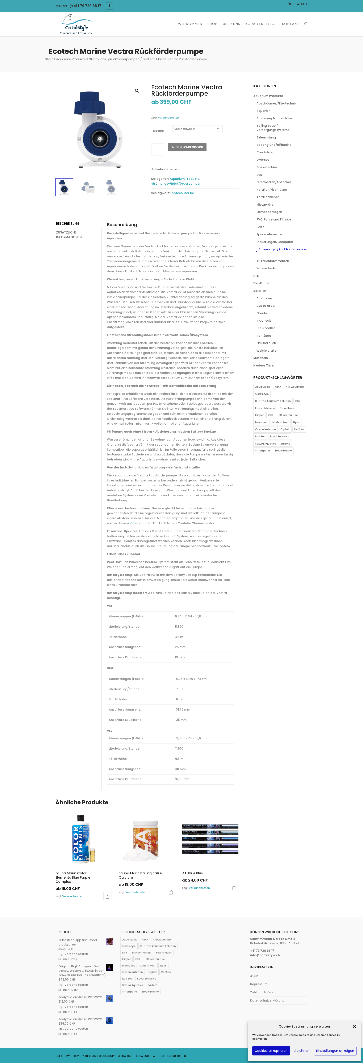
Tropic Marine (283, 450)
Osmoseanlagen (269, 212)
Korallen (259, 291)
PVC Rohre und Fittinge (273, 219)
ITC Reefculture (288, 415)
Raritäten (263, 336)
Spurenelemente (269, 234)
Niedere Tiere (263, 365)
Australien (264, 298)
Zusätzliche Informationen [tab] (69, 234)
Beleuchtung (266, 137)
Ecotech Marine (182, 193)
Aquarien (263, 111)
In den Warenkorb (187, 147)
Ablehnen (301, 1051)
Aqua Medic (262, 387)
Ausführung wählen (107, 896)
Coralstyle (264, 152)
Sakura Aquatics (265, 443)
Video (134, 523)
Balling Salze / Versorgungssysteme (272, 128)
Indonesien (264, 320)
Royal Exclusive (279, 436)
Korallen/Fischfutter (271, 190)
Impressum (258, 984)
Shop (212, 24)
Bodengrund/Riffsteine (273, 145)
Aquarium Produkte (71, 59)
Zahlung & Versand (265, 992)
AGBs (254, 976)
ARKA (278, 387)
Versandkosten (168, 117)
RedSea (299, 429)
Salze (260, 227)
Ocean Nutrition (265, 429)
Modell (158, 131)
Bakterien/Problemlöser (274, 118)
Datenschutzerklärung (267, 1000)
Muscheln (260, 358)
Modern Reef (280, 422)
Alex (87, 1056)
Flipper (259, 415)
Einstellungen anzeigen (335, 1051)
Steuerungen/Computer (274, 242)
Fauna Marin (287, 408)
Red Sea (260, 436)
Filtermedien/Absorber (273, 182)
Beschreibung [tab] (68, 223)
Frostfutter (261, 283)
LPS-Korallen (266, 328)
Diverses (262, 160)
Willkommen (190, 24)
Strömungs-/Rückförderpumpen (114, 59)
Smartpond (262, 450)
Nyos (296, 422)
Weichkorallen (267, 350)
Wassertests (266, 268)
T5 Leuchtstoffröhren (272, 261)
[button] (354, 1026)
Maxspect (261, 422)
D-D (256, 276)
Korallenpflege (261, 24)
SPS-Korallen (266, 343)
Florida (261, 313)
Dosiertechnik (266, 167)
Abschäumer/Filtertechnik (276, 103)
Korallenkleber (267, 197)
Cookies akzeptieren (271, 1051)
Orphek (285, 429)
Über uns (231, 24)
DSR (259, 175)
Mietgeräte (264, 204)
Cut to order (266, 306)
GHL (270, 415)
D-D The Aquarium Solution (273, 401)
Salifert (285, 443)
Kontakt (290, 24)
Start (49, 59)
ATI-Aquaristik (295, 387)
